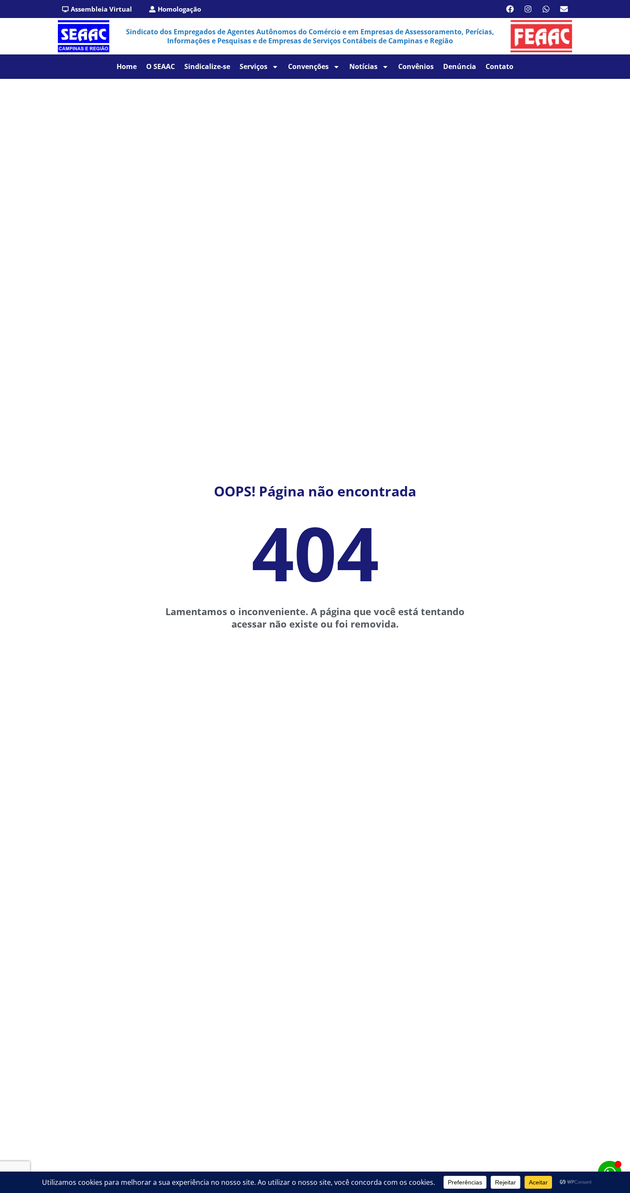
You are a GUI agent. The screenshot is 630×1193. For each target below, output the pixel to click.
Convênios (416, 66)
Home (127, 66)
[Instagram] (528, 9)
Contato (499, 66)
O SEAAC (160, 66)
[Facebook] (510, 9)
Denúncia (459, 66)
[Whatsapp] (546, 9)
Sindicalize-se (207, 66)
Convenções (308, 66)
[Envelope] (564, 9)
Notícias (363, 66)
